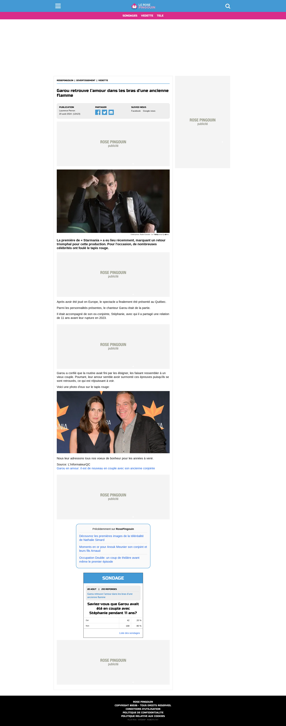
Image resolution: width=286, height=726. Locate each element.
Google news (149, 111)
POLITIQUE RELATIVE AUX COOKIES (143, 716)
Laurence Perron (67, 110)
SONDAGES (130, 15)
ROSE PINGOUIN (143, 701)
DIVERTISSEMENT (85, 80)
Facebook (136, 111)
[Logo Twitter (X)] (104, 112)
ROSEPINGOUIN (65, 80)
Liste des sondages (129, 633)
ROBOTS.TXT (152, 720)
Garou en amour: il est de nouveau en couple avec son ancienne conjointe (106, 468)
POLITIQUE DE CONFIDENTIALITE (143, 712)
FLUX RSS (132, 720)
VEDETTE (147, 15)
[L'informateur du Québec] (143, 6)
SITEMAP (142, 720)
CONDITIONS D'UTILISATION (143, 709)
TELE (160, 15)
